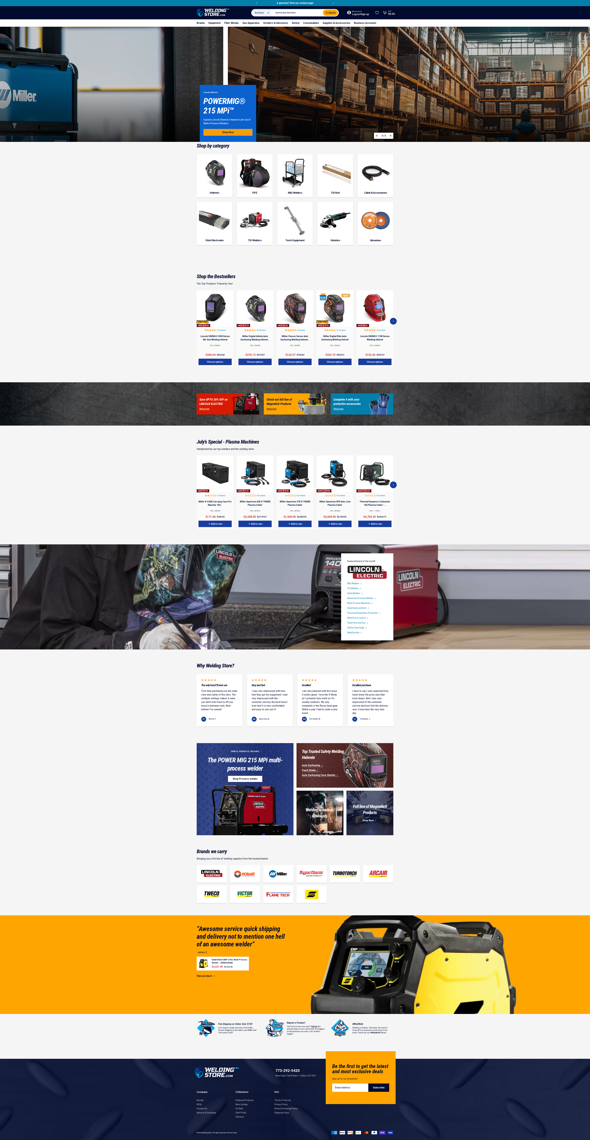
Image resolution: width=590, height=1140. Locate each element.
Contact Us (202, 1108)
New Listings (242, 1104)
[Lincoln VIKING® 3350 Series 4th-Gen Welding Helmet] (215, 308)
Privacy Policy (281, 1104)
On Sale (239, 1108)
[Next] (333, 3)
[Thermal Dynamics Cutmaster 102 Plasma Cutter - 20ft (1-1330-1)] (374, 474)
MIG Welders (353, 583)
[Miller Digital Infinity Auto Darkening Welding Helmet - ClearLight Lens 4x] (255, 308)
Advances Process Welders (360, 598)
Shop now (204, 409)
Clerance (240, 1117)
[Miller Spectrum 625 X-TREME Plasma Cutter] (255, 474)
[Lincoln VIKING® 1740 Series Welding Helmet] (374, 308)
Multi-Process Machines (358, 603)
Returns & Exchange (206, 1112)
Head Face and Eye (356, 623)
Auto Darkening (311, 765)
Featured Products (245, 1100)
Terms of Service (282, 1100)
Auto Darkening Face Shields (318, 775)
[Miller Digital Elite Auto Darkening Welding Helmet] (335, 308)
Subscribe (379, 1087)
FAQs (199, 1104)
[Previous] (257, 3)
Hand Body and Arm (357, 608)
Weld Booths (353, 632)
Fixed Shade (309, 770)
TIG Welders (353, 588)
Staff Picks (241, 1112)
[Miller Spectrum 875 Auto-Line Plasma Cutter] (335, 474)
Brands (200, 1100)
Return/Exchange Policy (286, 1108)
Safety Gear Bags (355, 627)
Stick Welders (353, 593)
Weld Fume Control (356, 618)
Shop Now (368, 820)
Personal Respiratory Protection (362, 613)
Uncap (234, 1133)
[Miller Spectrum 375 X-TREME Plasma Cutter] (295, 474)
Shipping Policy (281, 1112)
